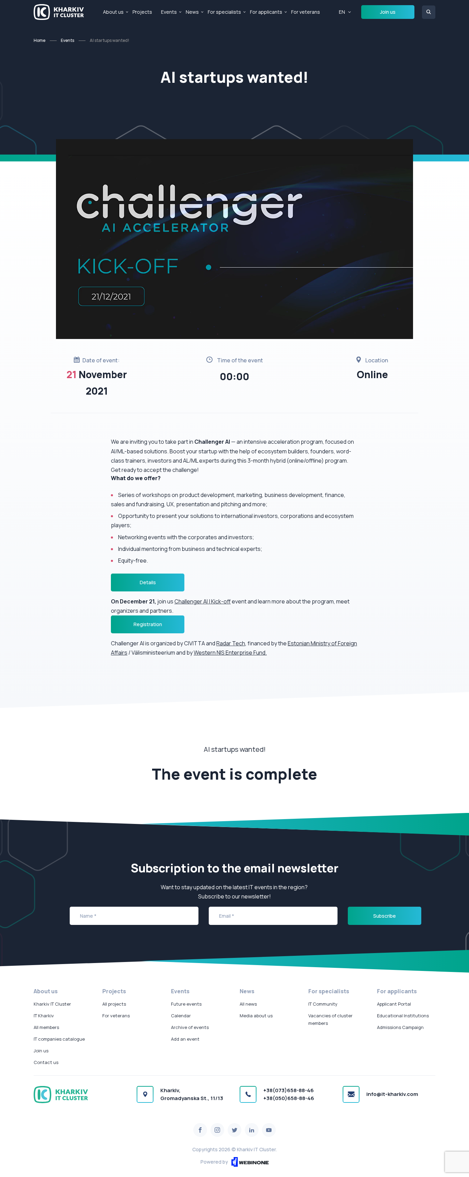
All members (46, 1027)
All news (248, 1004)
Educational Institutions (403, 1015)
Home (39, 40)
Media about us (256, 1015)
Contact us (46, 1062)
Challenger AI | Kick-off (202, 601)
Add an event (185, 1039)
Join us (388, 12)
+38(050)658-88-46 (288, 1098)
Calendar (181, 1015)
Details (148, 582)
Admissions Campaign (400, 1027)
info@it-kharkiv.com (392, 1094)
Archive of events (190, 1027)
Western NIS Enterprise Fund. (230, 652)
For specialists (224, 12)
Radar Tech (230, 643)
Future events (186, 1004)
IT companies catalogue (59, 1039)
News (192, 12)
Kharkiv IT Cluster (52, 1004)
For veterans (305, 12)
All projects (114, 1004)
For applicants (266, 12)
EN (342, 12)
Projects (142, 12)
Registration (148, 624)
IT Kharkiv (44, 1015)
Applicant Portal (394, 1004)
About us (113, 12)
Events (169, 12)
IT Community (323, 1004)
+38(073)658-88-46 (288, 1090)
